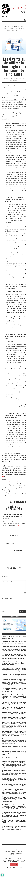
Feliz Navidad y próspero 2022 (11, 758)
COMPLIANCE (14, 26)
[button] (5, 17)
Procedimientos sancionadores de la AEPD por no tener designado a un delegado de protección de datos (14, 753)
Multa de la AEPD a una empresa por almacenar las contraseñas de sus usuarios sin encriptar (14, 675)
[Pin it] (21, 502)
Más (19, 525)
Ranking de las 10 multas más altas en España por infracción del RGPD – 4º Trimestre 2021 (14, 747)
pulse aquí (11, 496)
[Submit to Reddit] (23, 502)
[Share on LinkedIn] (25, 502)
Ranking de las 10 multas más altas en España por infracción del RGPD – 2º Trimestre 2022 (14, 713)
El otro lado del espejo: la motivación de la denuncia (12, 515)
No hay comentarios (13, 80)
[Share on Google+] (19, 502)
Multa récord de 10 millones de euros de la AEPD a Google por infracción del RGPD (14, 708)
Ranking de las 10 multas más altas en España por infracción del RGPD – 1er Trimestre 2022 (14, 717)
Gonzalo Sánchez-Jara (17, 78)
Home (6, 26)
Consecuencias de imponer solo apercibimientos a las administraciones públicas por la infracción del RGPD (14, 779)
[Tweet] (17, 502)
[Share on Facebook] (15, 502)
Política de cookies (14, 867)
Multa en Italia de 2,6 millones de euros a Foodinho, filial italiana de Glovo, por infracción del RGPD (14, 821)
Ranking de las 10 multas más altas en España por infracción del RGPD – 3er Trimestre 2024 (14, 642)
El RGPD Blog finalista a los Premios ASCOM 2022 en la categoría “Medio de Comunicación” (14, 703)
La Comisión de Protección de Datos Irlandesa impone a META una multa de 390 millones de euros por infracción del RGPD (14, 690)
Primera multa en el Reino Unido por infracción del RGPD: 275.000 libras (14, 546)
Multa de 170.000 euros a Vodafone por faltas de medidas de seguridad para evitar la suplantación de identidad (14, 663)
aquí (3, 476)
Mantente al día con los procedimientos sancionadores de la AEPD (14, 637)
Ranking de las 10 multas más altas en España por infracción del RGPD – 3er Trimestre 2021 (14, 785)
